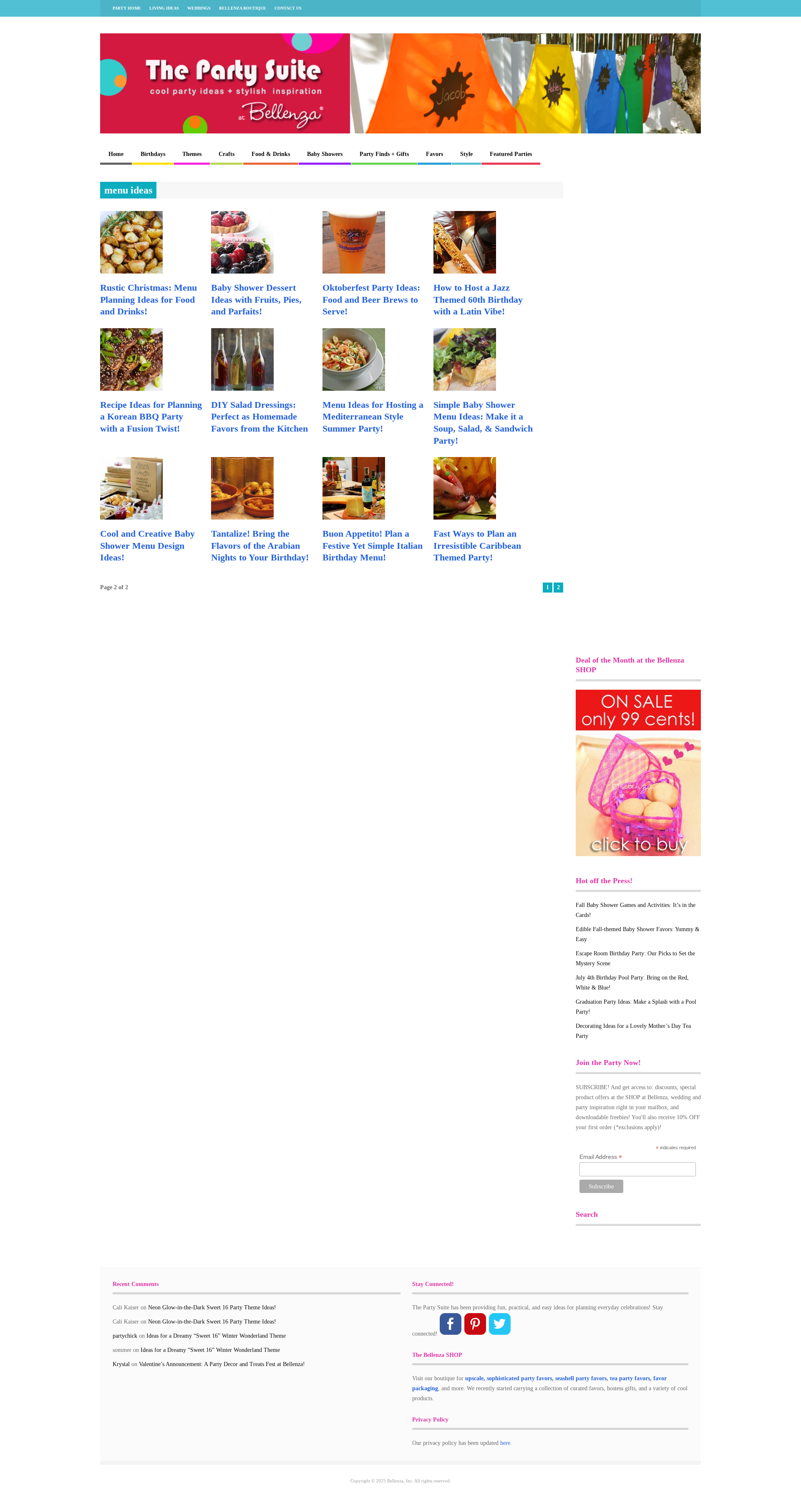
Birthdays (153, 154)
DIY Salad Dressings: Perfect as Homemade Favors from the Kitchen (259, 416)
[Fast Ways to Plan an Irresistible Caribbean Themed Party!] (464, 518)
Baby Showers (325, 154)
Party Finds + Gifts (384, 154)
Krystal (121, 1364)
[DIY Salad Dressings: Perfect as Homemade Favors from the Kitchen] (242, 389)
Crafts (226, 154)
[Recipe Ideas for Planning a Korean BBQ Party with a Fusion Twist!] (131, 389)
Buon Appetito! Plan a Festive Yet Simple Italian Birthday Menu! (372, 545)
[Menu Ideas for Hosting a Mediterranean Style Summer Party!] (353, 389)
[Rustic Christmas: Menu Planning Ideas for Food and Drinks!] (131, 272)
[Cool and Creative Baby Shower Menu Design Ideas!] (131, 518)
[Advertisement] (638, 307)
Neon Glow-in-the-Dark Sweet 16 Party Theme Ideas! (212, 1307)
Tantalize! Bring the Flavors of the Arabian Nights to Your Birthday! (260, 545)
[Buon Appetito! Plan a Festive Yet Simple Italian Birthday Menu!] (353, 518)
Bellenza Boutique (242, 8)
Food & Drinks (271, 154)
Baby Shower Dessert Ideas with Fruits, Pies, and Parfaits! (256, 299)
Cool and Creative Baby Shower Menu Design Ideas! (147, 545)
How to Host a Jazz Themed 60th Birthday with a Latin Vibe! (478, 299)
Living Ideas (164, 8)
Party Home (127, 8)
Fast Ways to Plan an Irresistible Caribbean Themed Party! (477, 545)
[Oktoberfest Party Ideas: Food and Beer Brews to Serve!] (353, 272)
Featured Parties (511, 154)
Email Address (600, 1157)
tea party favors (630, 1378)
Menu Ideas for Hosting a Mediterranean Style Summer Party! (372, 416)
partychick (125, 1336)
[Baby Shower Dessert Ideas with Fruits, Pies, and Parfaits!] (242, 272)
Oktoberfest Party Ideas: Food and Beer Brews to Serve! (371, 299)
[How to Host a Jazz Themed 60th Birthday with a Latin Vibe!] (464, 272)
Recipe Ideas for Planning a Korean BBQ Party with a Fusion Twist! (151, 416)
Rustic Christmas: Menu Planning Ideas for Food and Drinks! (148, 299)
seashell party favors (581, 1378)
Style (466, 154)
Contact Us (288, 8)
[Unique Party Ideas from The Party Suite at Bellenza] (400, 131)
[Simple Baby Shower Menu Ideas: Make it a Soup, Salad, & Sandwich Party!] (464, 389)
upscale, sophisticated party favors (508, 1378)
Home (115, 154)
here (505, 1443)
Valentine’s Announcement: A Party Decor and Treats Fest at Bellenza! (222, 1364)
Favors (434, 154)
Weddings (199, 8)
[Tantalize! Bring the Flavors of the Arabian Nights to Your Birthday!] (242, 518)
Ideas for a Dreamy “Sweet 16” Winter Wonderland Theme (216, 1336)
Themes (192, 154)
